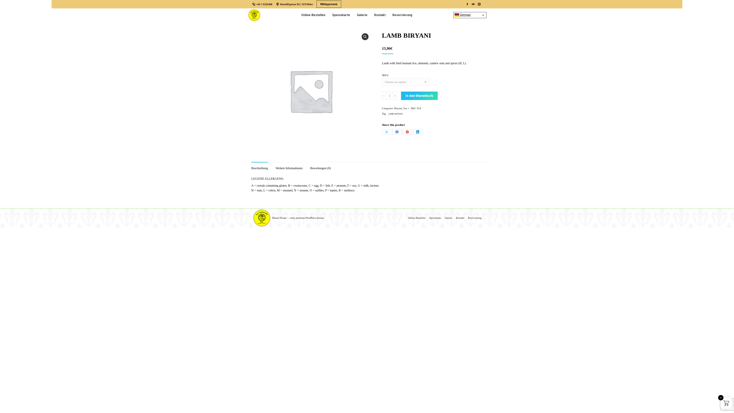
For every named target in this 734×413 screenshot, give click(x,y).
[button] (365, 36)
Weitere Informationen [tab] (289, 168)
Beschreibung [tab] (259, 168)
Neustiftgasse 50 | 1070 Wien (296, 4)
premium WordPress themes (310, 217)
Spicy (385, 74)
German (465, 14)
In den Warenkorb (419, 96)
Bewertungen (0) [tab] (320, 168)
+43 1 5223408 (264, 4)
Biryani (398, 108)
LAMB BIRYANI (395, 114)
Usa (405, 108)
